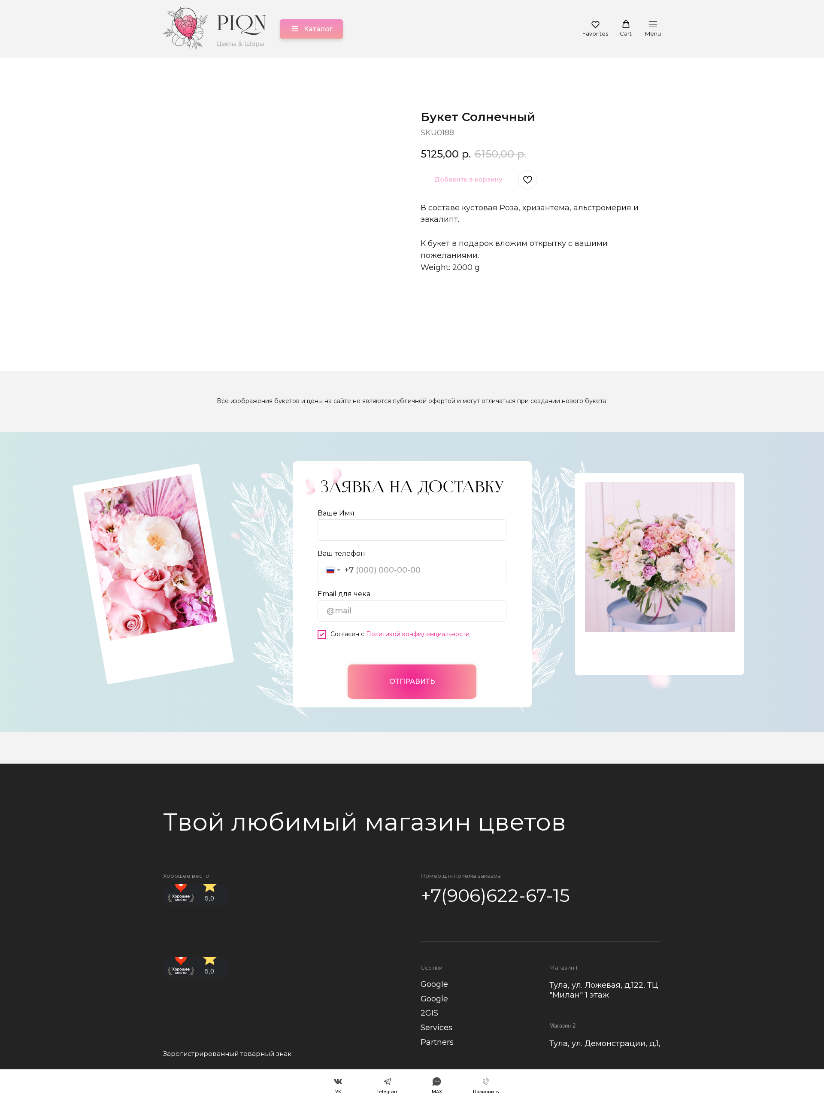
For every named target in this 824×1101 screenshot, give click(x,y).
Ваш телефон (341, 553)
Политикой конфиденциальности (418, 634)
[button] (595, 28)
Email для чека (344, 594)
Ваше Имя (336, 513)
